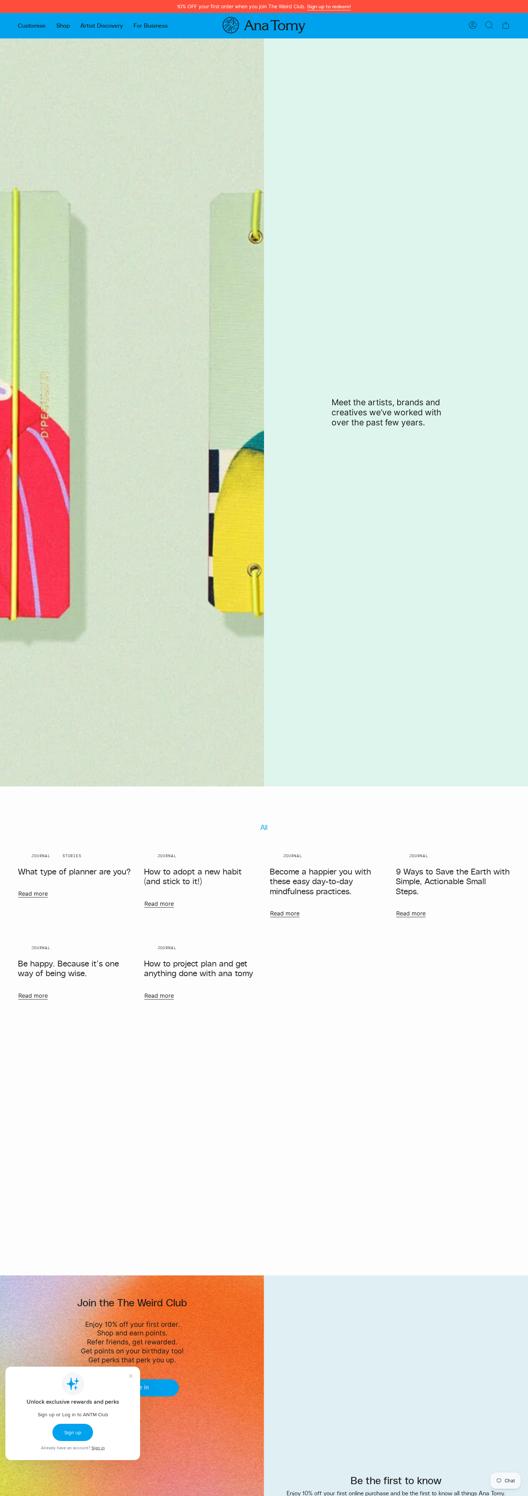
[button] (32, 25)
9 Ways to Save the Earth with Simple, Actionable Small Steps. (453, 881)
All (264, 827)
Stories (71, 856)
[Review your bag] (505, 25)
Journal (40, 856)
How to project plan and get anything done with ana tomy (198, 968)
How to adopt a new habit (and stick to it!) (193, 876)
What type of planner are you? (74, 871)
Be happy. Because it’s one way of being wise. (68, 968)
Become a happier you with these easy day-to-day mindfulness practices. (320, 881)
